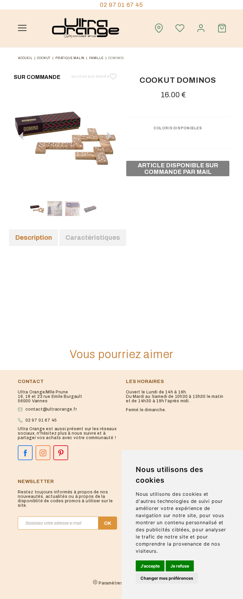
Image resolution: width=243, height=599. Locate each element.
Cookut (44, 58)
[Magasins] (159, 28)
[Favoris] (180, 28)
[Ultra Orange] (85, 28)
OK (107, 523)
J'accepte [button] (150, 565)
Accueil (25, 58)
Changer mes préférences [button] (166, 578)
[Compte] (201, 28)
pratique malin (69, 58)
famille (96, 58)
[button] (109, 135)
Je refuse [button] (179, 565)
